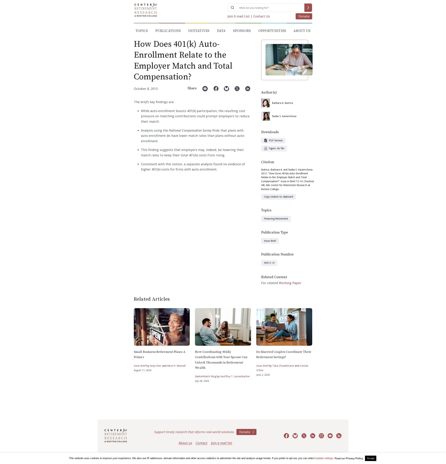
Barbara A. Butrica (282, 103)
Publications (168, 31)
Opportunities (272, 31)
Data (221, 31)
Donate (303, 16)
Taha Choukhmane (283, 365)
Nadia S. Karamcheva (284, 116)
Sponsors (242, 31)
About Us (301, 31)
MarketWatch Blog (205, 376)
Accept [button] (370, 458)
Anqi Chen (156, 365)
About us (185, 443)
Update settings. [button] (324, 458)
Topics (142, 31)
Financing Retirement (276, 218)
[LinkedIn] (247, 90)
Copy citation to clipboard (278, 196)
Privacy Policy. (354, 458)
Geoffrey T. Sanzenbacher (235, 376)
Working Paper (290, 283)
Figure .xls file (276, 148)
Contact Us (261, 16)
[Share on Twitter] (237, 90)
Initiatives (198, 31)
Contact (201, 443)
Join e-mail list (221, 443)
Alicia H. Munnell (176, 365)
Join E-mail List (239, 16)
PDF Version (276, 140)
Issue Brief (270, 240)
